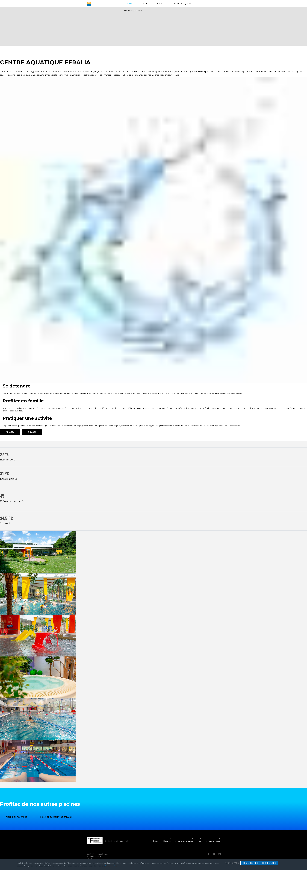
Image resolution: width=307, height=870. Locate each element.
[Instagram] (219, 854)
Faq (199, 841)
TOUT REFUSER (269, 863)
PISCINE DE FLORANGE (16, 817)
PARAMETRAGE (232, 863)
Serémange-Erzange (184, 841)
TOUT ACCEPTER (250, 863)
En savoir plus (111, 866)
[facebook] (208, 854)
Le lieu (129, 4)
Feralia (156, 841)
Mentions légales (213, 841)
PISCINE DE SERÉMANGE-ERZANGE (56, 817)
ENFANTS (32, 432)
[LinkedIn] (214, 854)
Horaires (160, 4)
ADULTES (10, 432)
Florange (167, 841)
